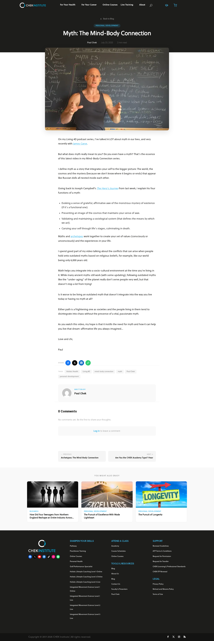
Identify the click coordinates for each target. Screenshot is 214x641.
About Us (115, 574)
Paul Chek (131, 372)
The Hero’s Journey (107, 188)
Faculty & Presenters (119, 589)
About (142, 5)
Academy (115, 546)
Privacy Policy (158, 584)
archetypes (77, 236)
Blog (113, 569)
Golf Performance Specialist (81, 567)
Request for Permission (162, 556)
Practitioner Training (78, 551)
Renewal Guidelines (161, 546)
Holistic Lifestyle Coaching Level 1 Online (86, 572)
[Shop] (175, 5)
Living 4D (86, 372)
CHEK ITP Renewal (160, 572)
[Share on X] (74, 362)
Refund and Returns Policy (163, 589)
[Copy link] (88, 362)
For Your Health (67, 5)
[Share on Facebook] (68, 362)
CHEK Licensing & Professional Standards (169, 567)
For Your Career (89, 5)
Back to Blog (108, 19)
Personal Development (107, 26)
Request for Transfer (161, 562)
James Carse (80, 143)
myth (120, 372)
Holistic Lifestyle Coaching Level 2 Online (86, 577)
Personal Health (76, 562)
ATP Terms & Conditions (162, 551)
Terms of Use (158, 594)
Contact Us (115, 584)
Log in (96, 431)
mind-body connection (104, 372)
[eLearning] (166, 5)
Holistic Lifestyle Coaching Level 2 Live (85, 582)
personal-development (69, 377)
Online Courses (110, 5)
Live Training (127, 5)
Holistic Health (72, 372)
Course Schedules (118, 551)
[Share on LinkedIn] (81, 362)
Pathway (73, 546)
